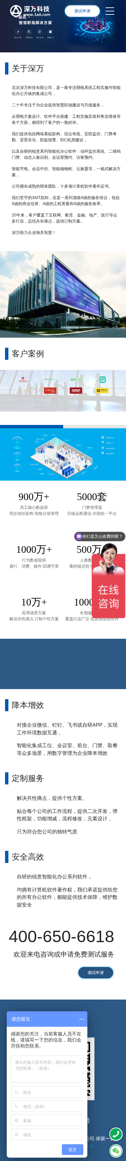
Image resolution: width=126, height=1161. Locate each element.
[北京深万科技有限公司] (30, 11)
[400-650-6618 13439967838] (116, 1134)
